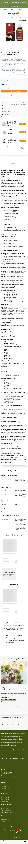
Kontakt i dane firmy (5, 819)
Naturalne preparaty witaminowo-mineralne (19, 17)
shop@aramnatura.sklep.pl (9, 9)
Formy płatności (4, 808)
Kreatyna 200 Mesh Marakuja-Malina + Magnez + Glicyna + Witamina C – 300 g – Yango (12, 122)
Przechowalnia (4, 801)
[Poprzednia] (1, 3)
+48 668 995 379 (8, 699)
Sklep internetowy (13, 837)
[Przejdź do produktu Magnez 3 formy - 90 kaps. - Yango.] (10, 547)
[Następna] (26, 3)
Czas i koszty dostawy (6, 810)
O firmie (3, 821)
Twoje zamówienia (5, 797)
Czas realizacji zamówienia (7, 812)
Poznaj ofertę (14, 6)
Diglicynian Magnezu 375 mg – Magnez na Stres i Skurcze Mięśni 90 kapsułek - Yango (12, 139)
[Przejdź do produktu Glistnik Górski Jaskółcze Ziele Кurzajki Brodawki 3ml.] (10, 597)
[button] (14, 712)
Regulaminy (3, 786)
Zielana (25, 50)
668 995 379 (22, 9)
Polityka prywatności (5, 788)
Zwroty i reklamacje (5, 790)
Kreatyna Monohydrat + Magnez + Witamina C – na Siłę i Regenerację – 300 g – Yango (12, 131)
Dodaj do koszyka (15, 91)
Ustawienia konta (5, 799)
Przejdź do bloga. (6, 689)
